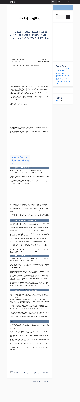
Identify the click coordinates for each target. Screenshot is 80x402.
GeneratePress (45, 381)
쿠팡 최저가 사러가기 (62, 1)
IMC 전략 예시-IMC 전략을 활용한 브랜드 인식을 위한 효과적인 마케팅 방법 (24, 374)
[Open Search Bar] (68, 2)
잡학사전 (13, 2)
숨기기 (21, 156)
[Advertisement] (29, 49)
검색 (57, 14)
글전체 (53, 1)
